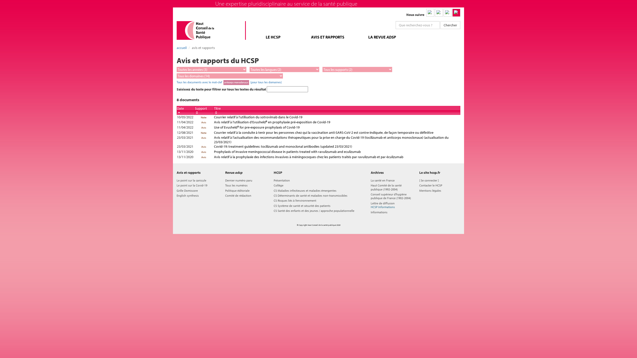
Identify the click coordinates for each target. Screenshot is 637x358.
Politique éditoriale (237, 190)
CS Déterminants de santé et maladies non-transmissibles (310, 195)
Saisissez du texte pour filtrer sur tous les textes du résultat (222, 89)
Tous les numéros (236, 185)
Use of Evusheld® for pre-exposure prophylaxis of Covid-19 (257, 127)
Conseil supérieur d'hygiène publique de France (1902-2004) (391, 196)
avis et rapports (327, 37)
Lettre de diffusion (383, 205)
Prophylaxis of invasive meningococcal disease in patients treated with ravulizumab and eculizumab (287, 151)
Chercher (450, 25)
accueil (182, 47)
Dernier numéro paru (238, 180)
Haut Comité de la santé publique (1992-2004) (386, 187)
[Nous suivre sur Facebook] (448, 13)
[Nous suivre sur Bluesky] (439, 13)
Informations (379, 212)
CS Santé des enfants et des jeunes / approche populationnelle (314, 211)
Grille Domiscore (187, 190)
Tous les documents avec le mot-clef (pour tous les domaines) (229, 82)
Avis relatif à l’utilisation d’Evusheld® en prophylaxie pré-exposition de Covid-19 (272, 122)
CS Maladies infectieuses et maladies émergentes (305, 190)
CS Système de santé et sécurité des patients (302, 206)
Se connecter (429, 180)
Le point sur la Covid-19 (192, 185)
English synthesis (188, 195)
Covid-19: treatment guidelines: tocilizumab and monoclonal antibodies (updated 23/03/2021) (283, 146)
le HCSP (273, 37)
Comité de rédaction (238, 195)
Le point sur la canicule (191, 180)
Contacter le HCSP (430, 185)
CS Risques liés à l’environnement (295, 200)
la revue (382, 37)
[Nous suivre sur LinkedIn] (430, 13)
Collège (278, 185)
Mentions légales (430, 190)
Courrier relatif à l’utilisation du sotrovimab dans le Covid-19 (258, 117)
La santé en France (383, 180)
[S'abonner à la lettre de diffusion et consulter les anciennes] (456, 13)
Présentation (282, 180)
